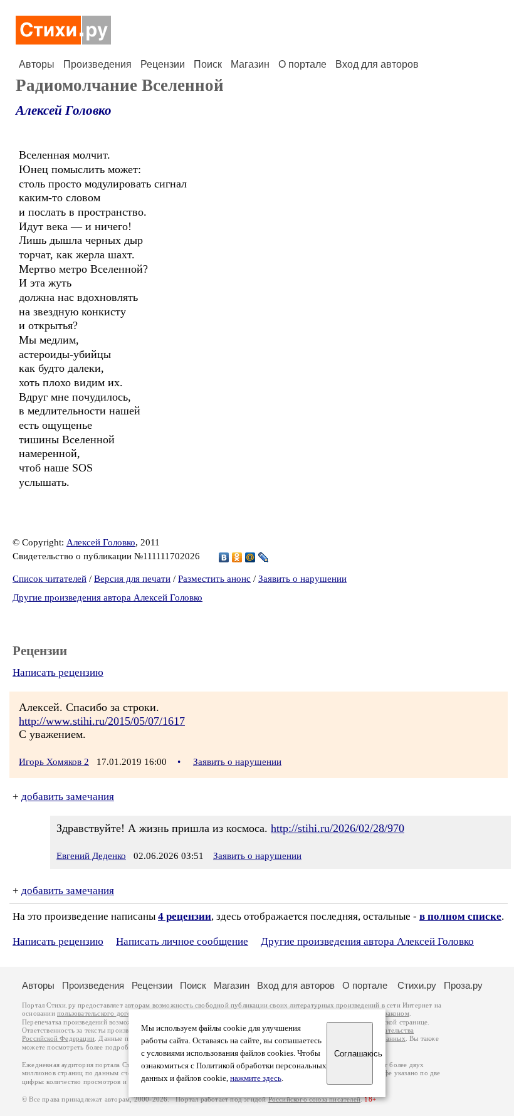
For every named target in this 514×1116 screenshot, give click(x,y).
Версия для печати (132, 579)
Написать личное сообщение (182, 941)
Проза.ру (463, 985)
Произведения (97, 64)
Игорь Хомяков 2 (54, 762)
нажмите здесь (255, 1078)
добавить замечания (67, 797)
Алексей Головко (64, 110)
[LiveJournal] (263, 557)
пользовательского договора (101, 1013)
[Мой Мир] (250, 557)
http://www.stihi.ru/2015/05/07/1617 (102, 721)
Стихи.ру (416, 985)
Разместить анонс (214, 579)
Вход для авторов (377, 64)
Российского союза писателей (314, 1099)
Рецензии (162, 64)
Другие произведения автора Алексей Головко (107, 597)
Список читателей (50, 579)
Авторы (37, 64)
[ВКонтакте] (224, 557)
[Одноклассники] (237, 557)
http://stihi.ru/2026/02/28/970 (337, 828)
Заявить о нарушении (302, 579)
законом (396, 1013)
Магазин (250, 64)
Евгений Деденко (91, 856)
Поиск (208, 64)
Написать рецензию (58, 672)
